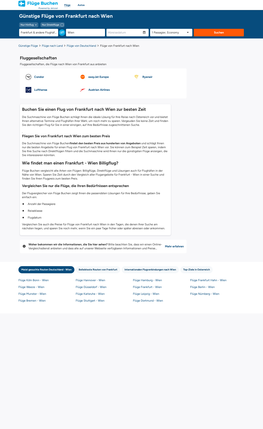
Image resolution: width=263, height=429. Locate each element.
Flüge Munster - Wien (32, 293)
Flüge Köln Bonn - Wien (33, 280)
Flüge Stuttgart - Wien (90, 300)
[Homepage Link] (38, 3)
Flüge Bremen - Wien (32, 300)
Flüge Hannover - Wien (90, 280)
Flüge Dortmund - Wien (148, 300)
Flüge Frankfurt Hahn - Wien (208, 280)
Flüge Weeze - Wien (31, 287)
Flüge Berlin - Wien (202, 287)
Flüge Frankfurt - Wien (147, 287)
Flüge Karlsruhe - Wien (90, 293)
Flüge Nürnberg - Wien (204, 293)
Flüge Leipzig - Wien (146, 293)
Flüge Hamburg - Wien (147, 280)
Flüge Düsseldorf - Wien (91, 287)
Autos (81, 5)
